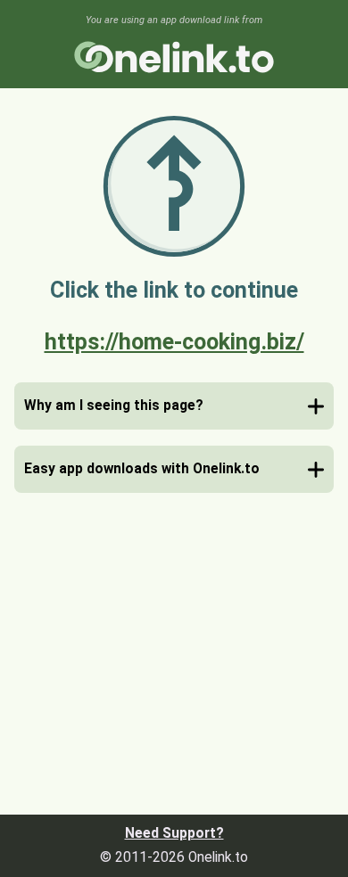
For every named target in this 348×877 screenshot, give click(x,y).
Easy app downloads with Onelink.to (142, 469)
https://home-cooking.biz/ (174, 342)
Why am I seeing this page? (113, 406)
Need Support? (174, 833)
